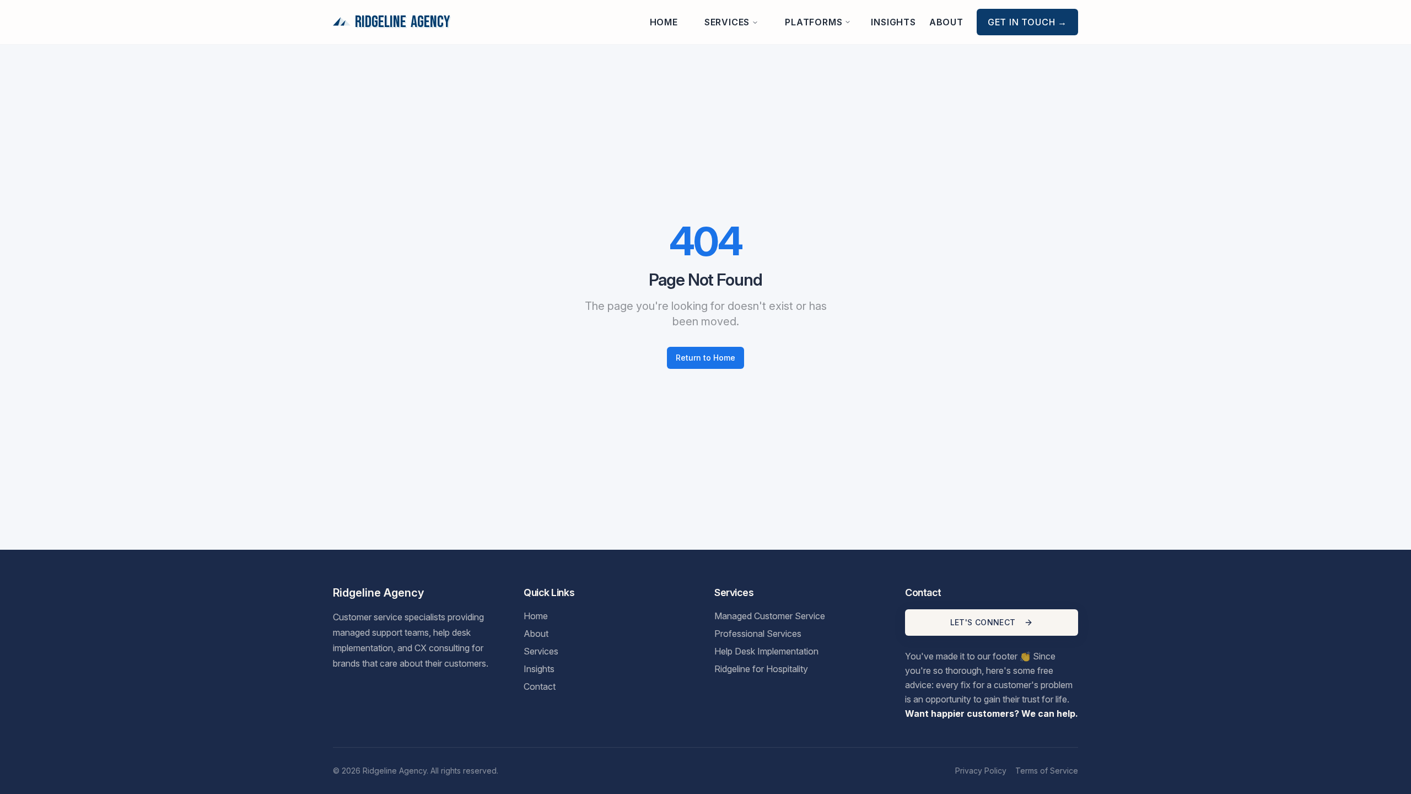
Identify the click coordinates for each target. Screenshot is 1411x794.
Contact (540, 686)
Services (727, 22)
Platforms (813, 22)
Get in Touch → (1027, 22)
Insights (893, 22)
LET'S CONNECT (983, 622)
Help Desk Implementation (766, 651)
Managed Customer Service (769, 615)
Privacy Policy (980, 770)
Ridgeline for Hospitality (761, 668)
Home (664, 22)
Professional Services (757, 633)
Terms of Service (1046, 770)
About (946, 22)
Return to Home (705, 357)
